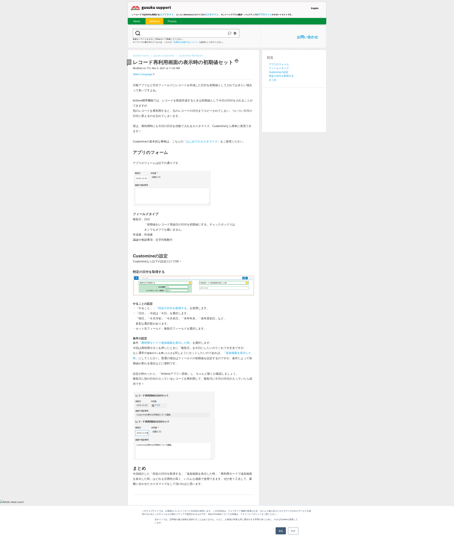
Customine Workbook (191, 55)
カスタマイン (211, 14)
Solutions (154, 21)
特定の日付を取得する (172, 308)
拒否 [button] (293, 530)
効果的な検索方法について (185, 42)
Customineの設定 (278, 72)
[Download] (220, 230)
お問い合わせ (307, 36)
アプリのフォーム (279, 64)
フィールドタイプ (279, 68)
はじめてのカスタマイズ (201, 141)
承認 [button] (281, 530)
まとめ (272, 79)
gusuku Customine (163, 55)
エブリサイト (167, 14)
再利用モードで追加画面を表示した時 (165, 343)
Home (136, 21)
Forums (172, 21)
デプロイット (265, 14)
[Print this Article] (237, 61)
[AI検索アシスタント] (229, 33)
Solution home (141, 55)
